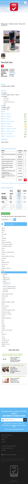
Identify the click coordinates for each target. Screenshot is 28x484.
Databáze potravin (13, 23)
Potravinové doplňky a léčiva (8, 310)
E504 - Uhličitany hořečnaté (9, 128)
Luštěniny (4, 258)
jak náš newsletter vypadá (17, 429)
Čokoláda (4, 238)
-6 (2, 66)
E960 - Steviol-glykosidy (8, 121)
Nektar (4, 281)
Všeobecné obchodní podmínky (8, 446)
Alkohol (3, 228)
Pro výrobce (4, 437)
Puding (3, 316)
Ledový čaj (5, 290)
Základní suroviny (5, 344)
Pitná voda (5, 291)
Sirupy (3, 324)
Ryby (3, 320)
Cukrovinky (4, 234)
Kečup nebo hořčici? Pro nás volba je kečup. (13, 376)
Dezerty (4, 240)
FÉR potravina (4, 23)
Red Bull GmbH (12, 73)
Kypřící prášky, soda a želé (8, 256)
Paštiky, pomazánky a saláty (8, 302)
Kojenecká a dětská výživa (8, 252)
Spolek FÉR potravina (6, 435)
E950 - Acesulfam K (7, 126)
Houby (3, 248)
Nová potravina (10, 224)
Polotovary (4, 308)
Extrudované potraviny (7, 244)
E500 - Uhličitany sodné (8, 131)
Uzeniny (3, 338)
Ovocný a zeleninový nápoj (9, 286)
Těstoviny (4, 334)
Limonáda (5, 274)
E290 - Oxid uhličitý (7, 133)
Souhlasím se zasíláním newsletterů (15, 423)
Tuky (3, 336)
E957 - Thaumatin (7, 116)
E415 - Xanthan (6, 118)
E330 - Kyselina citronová (9, 136)
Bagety (3, 230)
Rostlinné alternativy (6, 318)
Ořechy (3, 298)
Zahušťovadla (5, 342)
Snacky (3, 328)
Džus (4, 276)
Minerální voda (6, 277)
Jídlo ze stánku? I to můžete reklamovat (12, 365)
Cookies (3, 450)
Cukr (3, 232)
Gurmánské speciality (6, 246)
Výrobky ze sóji (5, 340)
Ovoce (3, 300)
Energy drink (22, 23)
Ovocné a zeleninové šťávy (9, 288)
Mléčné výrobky (5, 262)
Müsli (3, 270)
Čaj (2, 236)
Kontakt (3, 441)
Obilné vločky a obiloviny (7, 294)
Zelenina (3, 346)
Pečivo (3, 304)
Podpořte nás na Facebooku (9, 454)
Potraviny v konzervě (7, 314)
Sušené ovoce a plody (7, 330)
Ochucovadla (5, 296)
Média (2, 439)
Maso (3, 260)
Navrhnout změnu (5, 213)
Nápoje (3, 272)
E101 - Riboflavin (6, 113)
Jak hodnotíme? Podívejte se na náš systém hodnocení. (14, 183)
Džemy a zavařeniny (6, 242)
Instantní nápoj (6, 279)
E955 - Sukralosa (7, 123)
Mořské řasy (4, 264)
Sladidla (3, 326)
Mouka (3, 266)
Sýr (2, 332)
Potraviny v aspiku (6, 312)
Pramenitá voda (6, 283)
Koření (3, 254)
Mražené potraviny (6, 268)
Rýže (3, 322)
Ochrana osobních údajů (7, 448)
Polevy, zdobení (5, 306)
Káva (3, 250)
